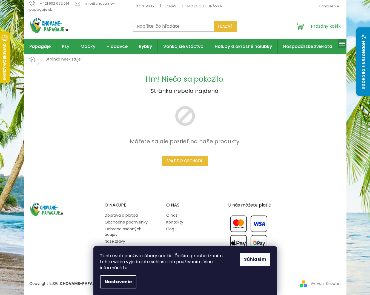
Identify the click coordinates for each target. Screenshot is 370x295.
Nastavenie (118, 282)
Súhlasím (255, 259)
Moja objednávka (204, 6)
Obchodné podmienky (126, 222)
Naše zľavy (115, 241)
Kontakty (145, 6)
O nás (170, 6)
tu (125, 268)
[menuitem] (40, 46)
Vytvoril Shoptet (326, 283)
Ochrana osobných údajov (123, 232)
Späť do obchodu (185, 161)
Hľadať (225, 26)
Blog (170, 229)
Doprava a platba (121, 215)
